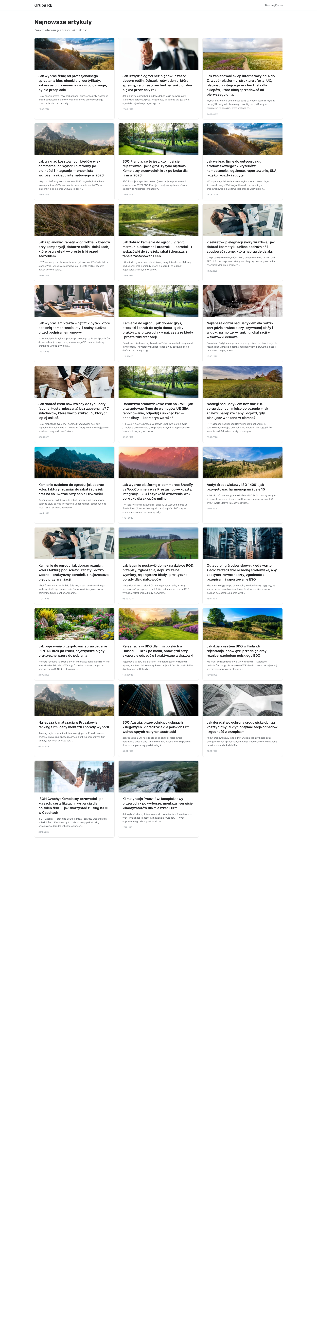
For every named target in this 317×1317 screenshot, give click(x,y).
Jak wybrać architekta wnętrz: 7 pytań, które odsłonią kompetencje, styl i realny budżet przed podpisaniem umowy (74, 327)
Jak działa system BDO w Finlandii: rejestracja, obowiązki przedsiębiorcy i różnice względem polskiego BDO (237, 651)
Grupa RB (43, 5)
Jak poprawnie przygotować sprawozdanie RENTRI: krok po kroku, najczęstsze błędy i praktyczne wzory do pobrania (72, 651)
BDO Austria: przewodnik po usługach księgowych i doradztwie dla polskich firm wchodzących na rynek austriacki (156, 727)
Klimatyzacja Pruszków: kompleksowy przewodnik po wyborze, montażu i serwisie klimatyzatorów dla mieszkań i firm (158, 803)
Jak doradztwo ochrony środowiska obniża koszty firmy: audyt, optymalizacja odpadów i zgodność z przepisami (242, 727)
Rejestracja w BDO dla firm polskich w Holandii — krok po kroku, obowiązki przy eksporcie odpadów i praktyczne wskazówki (158, 651)
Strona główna (273, 5)
